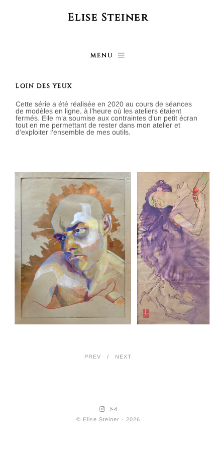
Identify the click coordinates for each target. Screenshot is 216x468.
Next (123, 357)
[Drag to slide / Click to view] (113, 248)
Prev (92, 357)
